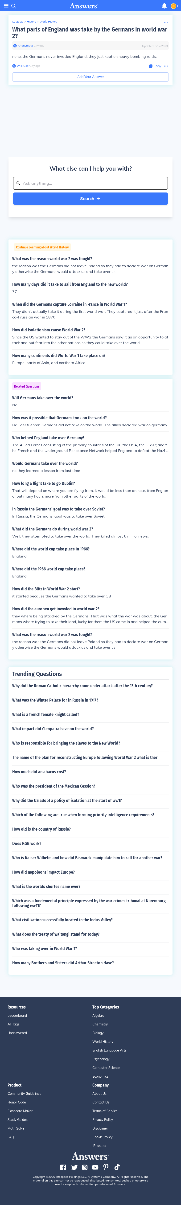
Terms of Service (105, 1111)
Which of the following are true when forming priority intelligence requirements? (83, 814)
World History (48, 21)
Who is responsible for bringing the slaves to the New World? (66, 743)
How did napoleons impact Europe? (43, 872)
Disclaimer (100, 1128)
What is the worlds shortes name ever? (46, 886)
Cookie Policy (102, 1137)
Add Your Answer (90, 77)
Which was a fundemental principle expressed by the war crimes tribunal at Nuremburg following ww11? (89, 903)
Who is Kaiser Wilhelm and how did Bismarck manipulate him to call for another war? (87, 857)
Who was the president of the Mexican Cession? (53, 786)
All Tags (13, 1024)
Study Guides (18, 1120)
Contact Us (100, 1102)
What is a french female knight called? (45, 714)
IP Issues (99, 1146)
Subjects (17, 21)
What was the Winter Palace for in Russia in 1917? (55, 700)
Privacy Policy (102, 1120)
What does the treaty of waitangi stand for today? (55, 934)
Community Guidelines (24, 1093)
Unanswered (17, 1033)
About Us (99, 1093)
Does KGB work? (26, 843)
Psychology (100, 1059)
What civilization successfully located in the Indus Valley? (62, 919)
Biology (97, 1033)
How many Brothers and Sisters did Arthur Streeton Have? (63, 963)
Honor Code (17, 1102)
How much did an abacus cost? (39, 771)
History (31, 21)
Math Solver (17, 1128)
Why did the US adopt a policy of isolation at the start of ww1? (67, 800)
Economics (100, 1076)
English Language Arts (109, 1050)
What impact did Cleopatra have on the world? (53, 728)
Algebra (98, 1015)
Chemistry (100, 1024)
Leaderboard (17, 1015)
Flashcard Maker (20, 1111)
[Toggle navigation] (6, 6)
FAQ (11, 1137)
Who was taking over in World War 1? (44, 948)
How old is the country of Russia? (41, 829)
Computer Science (106, 1068)
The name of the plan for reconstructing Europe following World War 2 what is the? (84, 757)
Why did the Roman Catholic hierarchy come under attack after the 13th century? (82, 685)
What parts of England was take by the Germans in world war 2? (89, 33)
